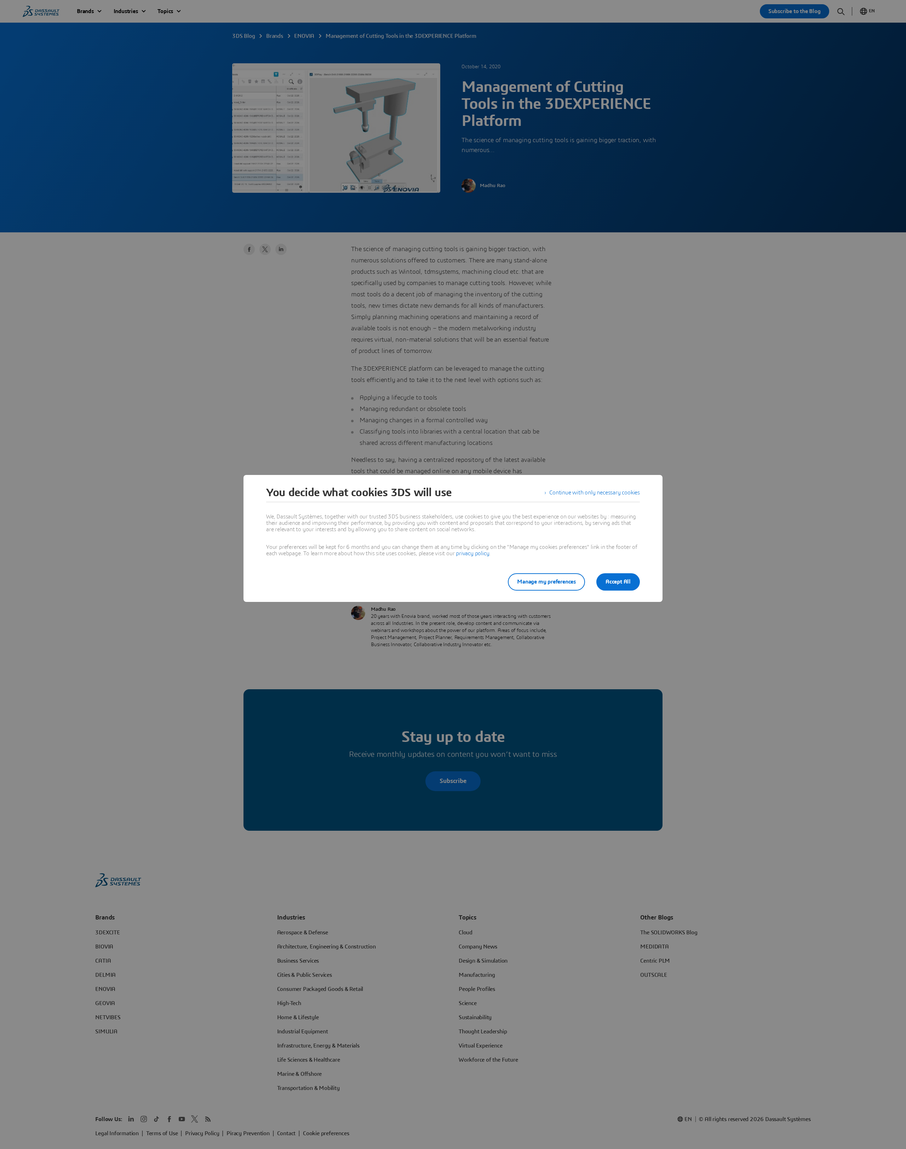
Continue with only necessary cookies (594, 492)
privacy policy (472, 553)
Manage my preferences (546, 582)
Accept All (618, 582)
